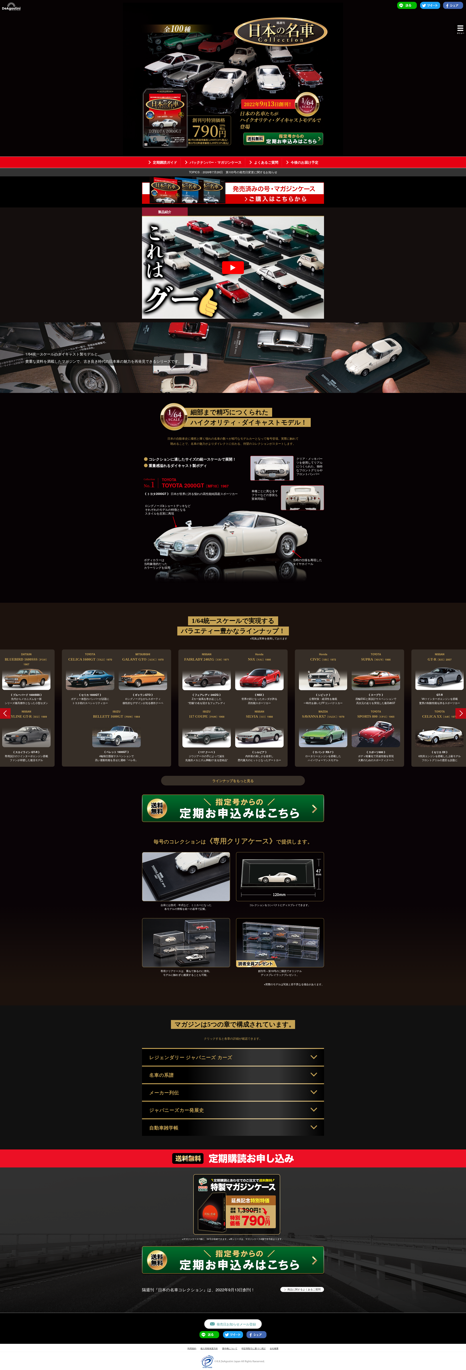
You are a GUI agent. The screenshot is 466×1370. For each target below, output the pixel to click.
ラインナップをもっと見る (233, 780)
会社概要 (274, 1348)
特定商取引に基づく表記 (254, 1348)
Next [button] (460, 713)
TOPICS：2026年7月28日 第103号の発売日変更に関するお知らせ (233, 172)
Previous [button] (5, 713)
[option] (233, 708)
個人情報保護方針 (209, 1348)
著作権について (229, 1348)
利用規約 (191, 1348)
